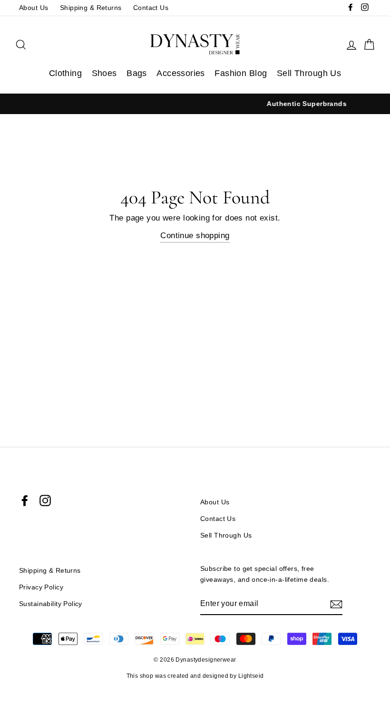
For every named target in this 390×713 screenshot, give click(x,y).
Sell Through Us (309, 73)
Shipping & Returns (91, 7)
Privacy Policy (41, 587)
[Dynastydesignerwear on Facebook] (24, 500)
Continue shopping (194, 235)
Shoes (104, 73)
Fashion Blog (240, 73)
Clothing (65, 73)
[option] (211, 103)
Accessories (180, 73)
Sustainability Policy (50, 603)
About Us (33, 7)
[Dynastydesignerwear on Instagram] (45, 500)
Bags (137, 73)
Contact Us (150, 7)
